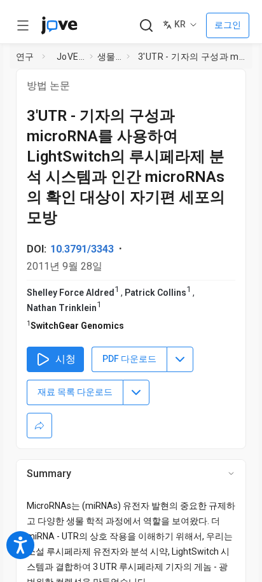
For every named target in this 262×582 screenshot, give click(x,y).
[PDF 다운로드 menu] (180, 359)
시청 (65, 359)
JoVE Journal (71, 57)
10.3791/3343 (82, 249)
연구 (25, 57)
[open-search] (146, 26)
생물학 (109, 57)
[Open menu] (23, 25)
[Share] (39, 425)
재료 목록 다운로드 (75, 392)
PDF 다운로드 (129, 359)
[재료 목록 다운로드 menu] (136, 392)
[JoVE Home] (59, 25)
